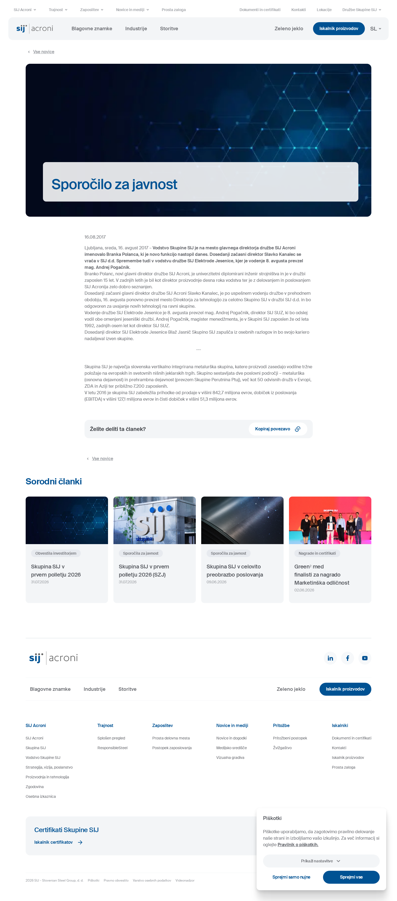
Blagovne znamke (92, 28)
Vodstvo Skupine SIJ (43, 757)
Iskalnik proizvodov (338, 28)
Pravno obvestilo (116, 880)
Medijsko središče (231, 747)
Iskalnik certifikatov (53, 842)
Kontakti (298, 9)
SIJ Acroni (23, 9)
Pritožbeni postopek (290, 738)
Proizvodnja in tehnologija (47, 777)
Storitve (169, 28)
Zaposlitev (89, 9)
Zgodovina (35, 786)
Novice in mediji (130, 9)
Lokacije (324, 9)
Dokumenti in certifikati (260, 9)
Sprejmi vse (351, 877)
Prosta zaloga (174, 9)
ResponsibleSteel (112, 747)
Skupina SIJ (36, 747)
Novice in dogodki (231, 738)
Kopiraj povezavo (272, 429)
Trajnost (56, 9)
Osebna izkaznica (41, 796)
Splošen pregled (111, 738)
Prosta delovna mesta (171, 738)
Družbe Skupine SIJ (359, 9)
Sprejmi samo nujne (291, 877)
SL (373, 28)
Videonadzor (185, 880)
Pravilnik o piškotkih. (298, 845)
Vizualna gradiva (230, 757)
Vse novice (43, 52)
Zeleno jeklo (289, 28)
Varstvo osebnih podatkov (152, 880)
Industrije (136, 28)
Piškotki (93, 880)
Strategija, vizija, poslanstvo (49, 767)
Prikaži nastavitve (317, 861)
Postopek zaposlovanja (172, 747)
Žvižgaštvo (282, 747)
